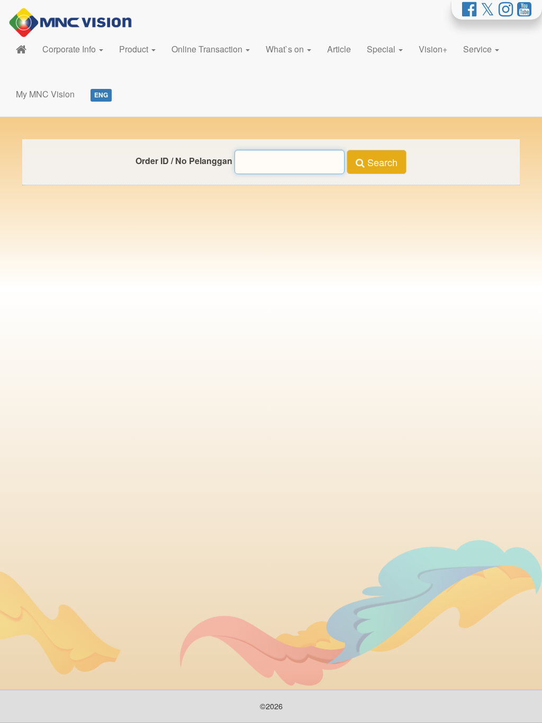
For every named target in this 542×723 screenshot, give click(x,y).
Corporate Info (70, 49)
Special (382, 49)
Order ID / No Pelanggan (184, 161)
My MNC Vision (45, 94)
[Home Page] (21, 48)
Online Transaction (208, 49)
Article (339, 49)
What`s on (286, 49)
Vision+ (433, 49)
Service (478, 49)
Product (134, 49)
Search (381, 162)
